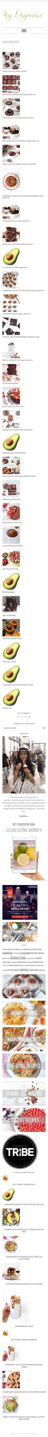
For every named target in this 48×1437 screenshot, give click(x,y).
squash (35, 965)
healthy (38, 958)
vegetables (33, 969)
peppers (4, 965)
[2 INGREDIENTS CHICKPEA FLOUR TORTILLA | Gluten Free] (24, 1244)
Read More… (24, 816)
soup (31, 965)
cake (13, 953)
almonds (4, 949)
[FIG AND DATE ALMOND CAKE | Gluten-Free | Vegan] (24, 1379)
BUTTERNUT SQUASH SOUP (24, 1184)
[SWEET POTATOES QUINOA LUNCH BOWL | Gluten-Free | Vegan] (24, 1404)
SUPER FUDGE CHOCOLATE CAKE (12, 407)
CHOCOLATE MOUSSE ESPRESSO (12, 546)
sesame (22, 965)
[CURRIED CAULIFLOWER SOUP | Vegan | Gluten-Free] (24, 1217)
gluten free (18, 957)
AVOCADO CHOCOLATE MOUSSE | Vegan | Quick (17, 430)
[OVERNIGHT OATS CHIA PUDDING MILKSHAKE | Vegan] (24, 1352)
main (8, 962)
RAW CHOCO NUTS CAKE (10, 569)
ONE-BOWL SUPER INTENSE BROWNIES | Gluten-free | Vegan (21, 337)
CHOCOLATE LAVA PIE (9, 662)
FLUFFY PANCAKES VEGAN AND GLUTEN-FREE (24, 1284)
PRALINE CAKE (7, 708)
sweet (39, 965)
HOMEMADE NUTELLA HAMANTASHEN (14, 453)
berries (35, 949)
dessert (34, 953)
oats (37, 962)
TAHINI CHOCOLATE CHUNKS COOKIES (14, 71)
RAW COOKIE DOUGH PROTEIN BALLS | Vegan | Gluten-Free (20, 141)
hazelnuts (32, 958)
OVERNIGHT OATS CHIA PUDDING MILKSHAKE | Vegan (24, 1365)
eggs (4, 958)
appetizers (16, 949)
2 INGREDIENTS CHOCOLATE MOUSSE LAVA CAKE (17, 685)
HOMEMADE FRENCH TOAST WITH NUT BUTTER (24, 1204)
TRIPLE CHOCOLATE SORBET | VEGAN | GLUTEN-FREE (19, 164)
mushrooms (21, 962)
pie (8, 965)
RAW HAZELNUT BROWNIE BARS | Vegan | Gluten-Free (19, 95)
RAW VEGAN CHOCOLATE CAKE (12, 523)
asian (21, 949)
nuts (33, 962)
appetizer (10, 949)
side (25, 965)
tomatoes (15, 969)
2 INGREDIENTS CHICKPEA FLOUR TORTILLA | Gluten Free (24, 1258)
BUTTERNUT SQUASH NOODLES (24, 1339)
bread (40, 949)
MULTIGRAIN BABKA (8, 592)
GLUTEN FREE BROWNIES (10, 383)
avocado (26, 949)
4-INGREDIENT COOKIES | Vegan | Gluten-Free (16, 314)
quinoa (16, 965)
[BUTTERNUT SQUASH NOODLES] (24, 1333)
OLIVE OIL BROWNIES (9, 615)
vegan (24, 969)
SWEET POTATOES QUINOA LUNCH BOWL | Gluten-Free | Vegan (24, 1418)
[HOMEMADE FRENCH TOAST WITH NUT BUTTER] (24, 1194)
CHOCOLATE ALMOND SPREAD (12, 639)
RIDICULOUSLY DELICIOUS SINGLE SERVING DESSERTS (19, 476)
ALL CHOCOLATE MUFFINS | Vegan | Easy (15, 267)
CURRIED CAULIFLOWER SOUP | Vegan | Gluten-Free (24, 1230)
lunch (4, 962)
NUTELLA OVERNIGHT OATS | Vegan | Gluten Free (17, 360)
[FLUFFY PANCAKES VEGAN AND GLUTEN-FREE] (24, 1271)
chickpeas (18, 953)
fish (9, 958)
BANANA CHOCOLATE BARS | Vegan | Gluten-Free (17, 244)
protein (11, 965)
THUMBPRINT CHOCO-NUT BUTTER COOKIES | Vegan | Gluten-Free (23, 291)
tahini (9, 970)
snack (28, 965)
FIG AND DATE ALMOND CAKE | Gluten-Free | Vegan (24, 1392)
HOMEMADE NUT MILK (24, 1326)
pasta (41, 962)
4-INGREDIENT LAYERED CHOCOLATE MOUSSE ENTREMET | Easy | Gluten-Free (22, 197)
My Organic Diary (24, 14)
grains (27, 958)
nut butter (29, 962)
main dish (13, 962)
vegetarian (42, 970)
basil (31, 949)
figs (7, 958)
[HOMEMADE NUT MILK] (24, 1305)
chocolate (26, 952)
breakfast (7, 952)
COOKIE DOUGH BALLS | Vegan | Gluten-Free (16, 221)
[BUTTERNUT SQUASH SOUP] (24, 1178)
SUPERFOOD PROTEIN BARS (11, 499)
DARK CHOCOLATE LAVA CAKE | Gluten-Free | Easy (18, 118)
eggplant (41, 953)
